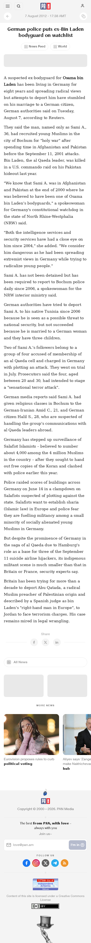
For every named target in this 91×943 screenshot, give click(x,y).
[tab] (36, 917)
